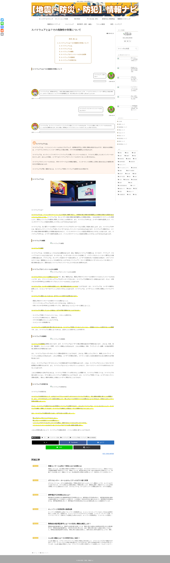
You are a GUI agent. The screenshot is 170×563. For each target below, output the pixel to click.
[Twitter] (2, 20)
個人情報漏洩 (92, 437)
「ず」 (44, 437)
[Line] (2, 23)
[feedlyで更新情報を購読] (127, 41)
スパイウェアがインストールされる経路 (73, 54)
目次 (70, 39)
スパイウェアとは (66, 48)
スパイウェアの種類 (67, 51)
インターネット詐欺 (54, 437)
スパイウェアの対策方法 (68, 60)
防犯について (36, 437)
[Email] (2, 34)
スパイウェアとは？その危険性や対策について (74, 43)
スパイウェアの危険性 (68, 57)
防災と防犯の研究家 (127, 37)
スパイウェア (65, 437)
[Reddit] (2, 30)
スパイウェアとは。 (67, 46)
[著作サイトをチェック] (125, 41)
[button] (86, 447)
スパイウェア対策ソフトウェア (78, 437)
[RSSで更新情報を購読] (130, 41)
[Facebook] (2, 27)
